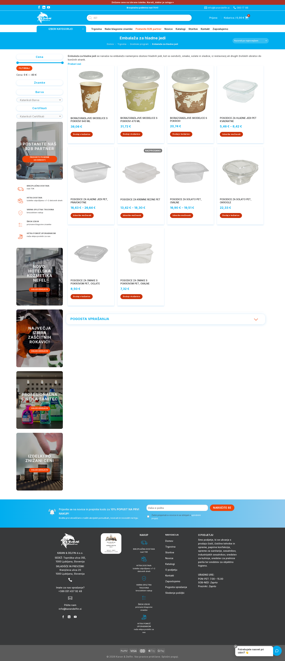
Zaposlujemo (220, 29)
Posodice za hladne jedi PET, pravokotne (89, 201)
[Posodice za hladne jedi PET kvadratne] (240, 89)
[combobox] (39, 100)
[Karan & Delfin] (50, 18)
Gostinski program (139, 44)
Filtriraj (24, 68)
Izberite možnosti (231, 134)
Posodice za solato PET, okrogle (235, 201)
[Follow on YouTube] (48, 7)
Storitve (193, 29)
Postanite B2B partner (148, 29)
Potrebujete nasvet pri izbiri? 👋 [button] (249, 650)
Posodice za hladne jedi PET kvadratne (238, 120)
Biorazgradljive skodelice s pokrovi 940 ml (89, 120)
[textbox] (39, 100)
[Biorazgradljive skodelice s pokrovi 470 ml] (140, 89)
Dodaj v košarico (81, 134)
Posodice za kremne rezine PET (140, 199)
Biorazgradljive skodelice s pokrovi (188, 120)
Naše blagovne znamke (119, 29)
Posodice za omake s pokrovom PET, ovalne (134, 282)
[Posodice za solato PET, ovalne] (190, 171)
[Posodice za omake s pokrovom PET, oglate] (91, 252)
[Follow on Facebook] (39, 7)
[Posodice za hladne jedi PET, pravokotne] (91, 171)
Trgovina (96, 29)
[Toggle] (256, 320)
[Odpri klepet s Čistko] (277, 651)
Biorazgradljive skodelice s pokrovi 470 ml (138, 120)
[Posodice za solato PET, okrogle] (240, 171)
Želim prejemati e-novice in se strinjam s (176, 517)
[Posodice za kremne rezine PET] (140, 171)
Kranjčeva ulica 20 (70, 570)
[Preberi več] (256, 317)
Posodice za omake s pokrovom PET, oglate (85, 282)
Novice (168, 29)
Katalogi (181, 29)
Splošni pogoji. (170, 656)
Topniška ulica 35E (74, 557)
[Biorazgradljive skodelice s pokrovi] (190, 89)
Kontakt (205, 29)
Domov (110, 44)
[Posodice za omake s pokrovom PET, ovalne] (140, 252)
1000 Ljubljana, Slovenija (70, 561)
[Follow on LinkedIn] (43, 7)
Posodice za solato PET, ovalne (186, 201)
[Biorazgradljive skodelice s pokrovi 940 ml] (91, 89)
